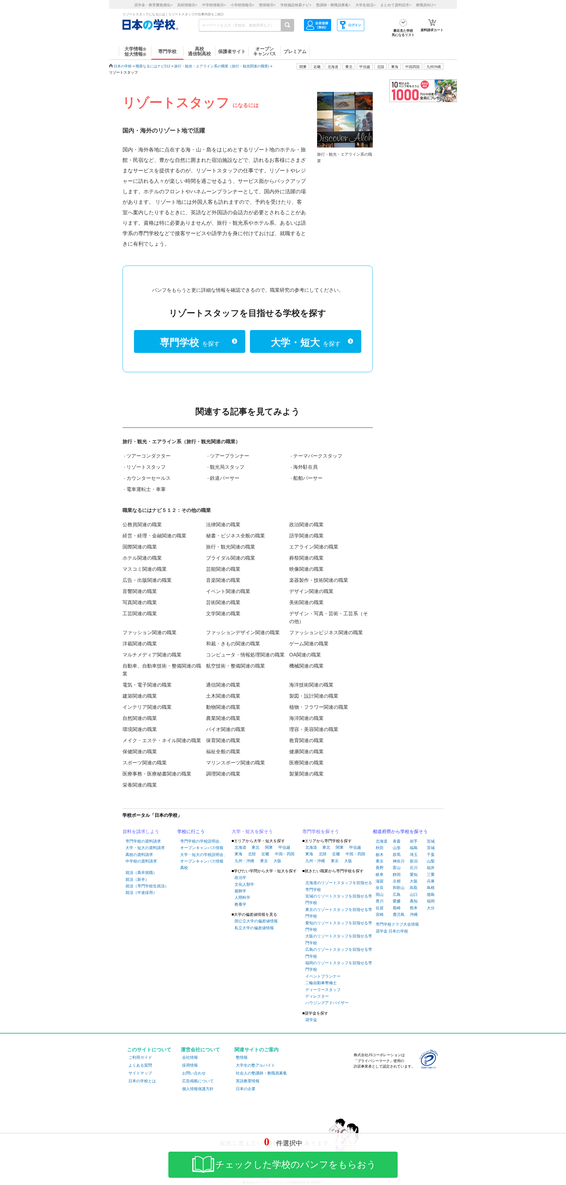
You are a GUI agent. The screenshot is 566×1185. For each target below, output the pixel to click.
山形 (397, 847)
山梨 (431, 861)
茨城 (431, 847)
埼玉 (414, 854)
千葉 (431, 854)
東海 (238, 854)
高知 (414, 901)
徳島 (431, 894)
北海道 (333, 67)
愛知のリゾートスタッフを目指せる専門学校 (338, 926)
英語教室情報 (247, 1081)
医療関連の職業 (306, 762)
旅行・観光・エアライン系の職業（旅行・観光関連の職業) (221, 66)
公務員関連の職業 (142, 524)
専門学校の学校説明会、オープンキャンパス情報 (201, 844)
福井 (431, 867)
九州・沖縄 (244, 861)
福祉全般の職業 (223, 751)
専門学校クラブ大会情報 (397, 924)
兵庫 (431, 881)
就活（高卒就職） (141, 872)
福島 (414, 847)
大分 (431, 908)
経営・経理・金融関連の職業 (154, 535)
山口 (414, 894)
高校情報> (187, 5)
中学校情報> (214, 5)
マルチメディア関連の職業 (152, 654)
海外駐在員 (305, 467)
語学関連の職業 (306, 535)
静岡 (397, 874)
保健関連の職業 (140, 751)
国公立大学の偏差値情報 (256, 921)
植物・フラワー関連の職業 (318, 707)
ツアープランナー (229, 456)
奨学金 (311, 1020)
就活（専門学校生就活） (147, 886)
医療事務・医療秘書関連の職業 (157, 773)
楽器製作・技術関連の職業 (318, 580)
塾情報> (267, 5)
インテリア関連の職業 (147, 707)
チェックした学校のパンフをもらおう (295, 1164)
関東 (269, 847)
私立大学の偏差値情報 (254, 928)
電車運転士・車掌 (146, 489)
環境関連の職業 (140, 729)
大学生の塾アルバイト (255, 1065)
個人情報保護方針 (198, 1089)
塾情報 (242, 1057)
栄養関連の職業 (140, 785)
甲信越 (284, 847)
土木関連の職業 (223, 696)
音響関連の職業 (140, 591)
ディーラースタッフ (323, 989)
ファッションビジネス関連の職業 (326, 632)
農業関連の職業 (223, 718)
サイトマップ (140, 1073)
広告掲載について (198, 1081)
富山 (397, 867)
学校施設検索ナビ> (295, 5)
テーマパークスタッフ (317, 456)
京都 (397, 881)
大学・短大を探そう (252, 831)
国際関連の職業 (140, 546)
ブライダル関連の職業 (230, 558)
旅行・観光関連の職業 (230, 546)
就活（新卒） (137, 879)
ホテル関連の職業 (142, 558)
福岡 (431, 901)
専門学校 (190, 342)
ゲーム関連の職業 (309, 643)
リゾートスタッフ (146, 467)
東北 (255, 847)
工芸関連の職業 (140, 613)
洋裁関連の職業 (140, 643)
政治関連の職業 (306, 524)
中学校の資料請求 (141, 861)
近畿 (265, 854)
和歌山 (399, 887)
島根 (431, 887)
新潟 (414, 861)
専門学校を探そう (320, 831)
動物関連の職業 (223, 707)
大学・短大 (306, 342)
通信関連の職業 (223, 685)
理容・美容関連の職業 (313, 729)
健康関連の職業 (306, 751)
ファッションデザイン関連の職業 (243, 632)
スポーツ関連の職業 (145, 762)
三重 (431, 874)
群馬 (397, 854)
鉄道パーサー (224, 478)
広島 (397, 894)
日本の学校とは (142, 1081)
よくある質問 (140, 1065)
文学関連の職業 (223, 613)
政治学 (240, 877)
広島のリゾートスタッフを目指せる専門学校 (338, 952)
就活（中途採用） (141, 892)
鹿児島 (399, 914)
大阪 (277, 861)
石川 (414, 867)
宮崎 (380, 914)
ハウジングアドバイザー (327, 1003)
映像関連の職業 (306, 569)
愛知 (414, 874)
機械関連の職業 (306, 666)
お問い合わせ (194, 1073)
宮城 (431, 841)
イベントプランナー (323, 976)
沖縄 (414, 914)
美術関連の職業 (306, 602)
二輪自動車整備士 (321, 983)
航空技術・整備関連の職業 (235, 666)
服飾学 (240, 891)
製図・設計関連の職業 (313, 696)
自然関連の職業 (140, 718)
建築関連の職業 (140, 696)
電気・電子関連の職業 (147, 685)
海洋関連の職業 (306, 718)
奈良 (380, 887)
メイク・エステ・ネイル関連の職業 (162, 740)
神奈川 (399, 861)
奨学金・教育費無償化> (153, 5)
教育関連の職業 (306, 740)
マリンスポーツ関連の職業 (235, 762)
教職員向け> (426, 5)
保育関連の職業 (223, 740)
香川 (380, 901)
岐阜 (380, 874)
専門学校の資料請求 (143, 841)
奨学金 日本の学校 (392, 931)
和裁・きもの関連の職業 (233, 643)
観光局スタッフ (227, 467)
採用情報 (190, 1065)
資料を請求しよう (141, 831)
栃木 (380, 854)
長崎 (397, 908)
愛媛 (397, 901)
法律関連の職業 (223, 524)
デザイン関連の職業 (311, 591)
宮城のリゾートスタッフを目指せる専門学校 (338, 899)
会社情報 (190, 1057)
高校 (184, 867)
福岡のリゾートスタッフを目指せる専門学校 (338, 966)
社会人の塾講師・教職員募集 (261, 1073)
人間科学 (242, 897)
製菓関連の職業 (306, 773)
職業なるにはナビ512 (153, 66)
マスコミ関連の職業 (145, 569)
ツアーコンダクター (148, 456)
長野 (380, 867)
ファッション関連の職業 (150, 632)
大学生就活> (365, 5)
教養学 (240, 904)
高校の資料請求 (139, 854)
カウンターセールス (148, 478)
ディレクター (317, 996)
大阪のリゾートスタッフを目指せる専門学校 (338, 939)
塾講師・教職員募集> (333, 5)
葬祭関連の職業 (306, 558)
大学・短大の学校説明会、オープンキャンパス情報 (203, 857)
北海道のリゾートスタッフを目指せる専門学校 (338, 886)
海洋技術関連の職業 (311, 685)
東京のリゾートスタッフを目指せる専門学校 (338, 912)
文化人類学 (244, 884)
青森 (397, 841)
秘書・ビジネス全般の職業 (235, 535)
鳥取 (414, 887)
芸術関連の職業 (223, 602)
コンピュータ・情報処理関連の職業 (245, 654)
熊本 (414, 908)
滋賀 (380, 881)
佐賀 (380, 908)
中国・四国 (284, 854)
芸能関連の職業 (223, 569)
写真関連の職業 (140, 602)
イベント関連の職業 (228, 591)
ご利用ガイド (140, 1057)
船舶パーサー (308, 478)
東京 (264, 861)
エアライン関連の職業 (313, 546)
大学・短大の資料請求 (145, 847)
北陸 (252, 854)
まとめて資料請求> (395, 5)
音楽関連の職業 (223, 580)
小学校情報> (242, 5)
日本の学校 (123, 66)
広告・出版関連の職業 (147, 580)
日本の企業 (245, 1089)
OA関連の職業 (305, 654)
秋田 (380, 847)
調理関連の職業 (223, 773)
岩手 (414, 841)
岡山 (380, 894)
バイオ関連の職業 (225, 729)
